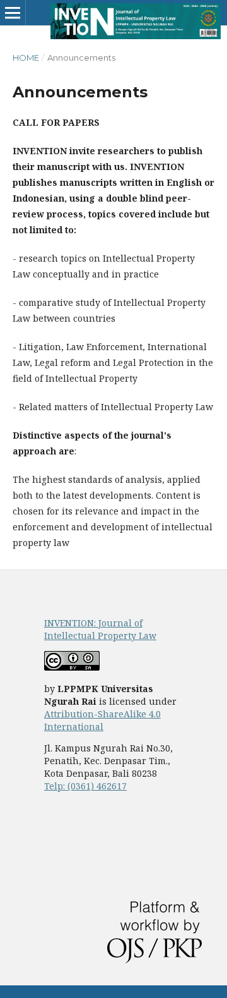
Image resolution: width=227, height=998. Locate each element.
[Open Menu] (12, 12)
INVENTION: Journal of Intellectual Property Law (100, 629)
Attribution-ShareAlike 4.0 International (102, 720)
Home (26, 57)
